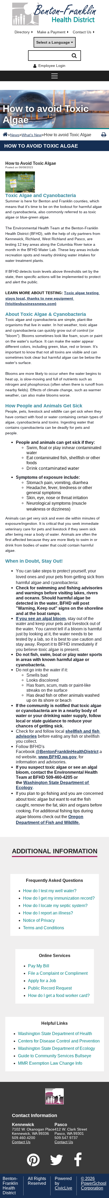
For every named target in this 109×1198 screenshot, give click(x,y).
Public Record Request (50, 988)
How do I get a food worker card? (59, 995)
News (14, 135)
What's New (32, 135)
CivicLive (63, 1188)
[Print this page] (103, 134)
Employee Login (51, 65)
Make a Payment (51, 32)
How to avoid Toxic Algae (41, 146)
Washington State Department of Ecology (56, 1048)
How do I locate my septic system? (55, 905)
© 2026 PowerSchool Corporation (93, 1183)
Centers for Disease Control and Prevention (59, 1041)
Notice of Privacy (39, 920)
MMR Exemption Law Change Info (50, 1063)
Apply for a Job (42, 980)
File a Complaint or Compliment (58, 973)
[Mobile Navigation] (54, 76)
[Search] (74, 55)
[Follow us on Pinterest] (33, 1160)
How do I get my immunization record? (59, 898)
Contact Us (82, 32)
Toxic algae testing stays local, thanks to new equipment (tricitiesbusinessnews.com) (52, 298)
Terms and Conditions (43, 928)
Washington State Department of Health (55, 1033)
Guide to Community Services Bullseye (54, 1056)
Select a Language (53, 42)
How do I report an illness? (48, 913)
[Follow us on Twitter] (57, 1160)
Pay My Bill (38, 966)
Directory (22, 32)
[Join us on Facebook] (77, 1160)
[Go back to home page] (54, 14)
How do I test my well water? (49, 891)
